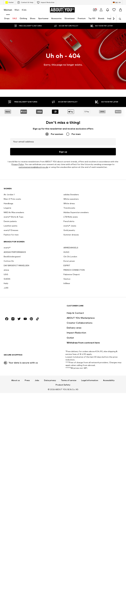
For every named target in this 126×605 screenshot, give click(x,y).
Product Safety (63, 385)
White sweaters (71, 199)
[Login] (101, 10)
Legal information (89, 380)
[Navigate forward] (113, 19)
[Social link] (7, 319)
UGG (6, 274)
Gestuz (66, 279)
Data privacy (50, 380)
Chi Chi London (70, 256)
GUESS (7, 279)
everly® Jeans (69, 226)
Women (8, 9)
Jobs (37, 380)
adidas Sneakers (71, 194)
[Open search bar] (118, 19)
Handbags (8, 203)
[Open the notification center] (107, 9)
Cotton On (9, 261)
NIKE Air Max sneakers (14, 212)
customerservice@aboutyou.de (33, 167)
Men (17, 9)
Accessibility (109, 380)
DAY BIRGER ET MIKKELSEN (16, 265)
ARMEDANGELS (70, 247)
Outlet (11, 2)
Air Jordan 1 (9, 194)
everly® (7, 247)
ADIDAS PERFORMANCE (15, 252)
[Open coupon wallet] (94, 10)
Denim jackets (10, 221)
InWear (66, 283)
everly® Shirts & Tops (13, 217)
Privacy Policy (18, 164)
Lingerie (7, 208)
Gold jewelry (69, 230)
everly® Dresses (11, 230)
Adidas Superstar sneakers (76, 212)
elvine (6, 270)
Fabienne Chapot (71, 274)
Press (27, 380)
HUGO (66, 252)
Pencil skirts (68, 221)
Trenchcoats (69, 208)
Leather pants (10, 226)
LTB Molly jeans (70, 217)
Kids (24, 9)
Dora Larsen (69, 261)
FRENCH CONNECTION (74, 270)
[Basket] (120, 10)
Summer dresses (71, 235)
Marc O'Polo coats (12, 199)
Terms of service (68, 380)
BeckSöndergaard (12, 256)
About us (15, 380)
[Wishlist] (114, 10)
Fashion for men (11, 235)
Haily (6, 283)
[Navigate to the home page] (20, 307)
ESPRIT (66, 265)
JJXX (6, 288)
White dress (69, 203)
